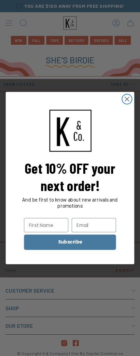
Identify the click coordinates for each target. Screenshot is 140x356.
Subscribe (70, 242)
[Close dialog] (127, 99)
